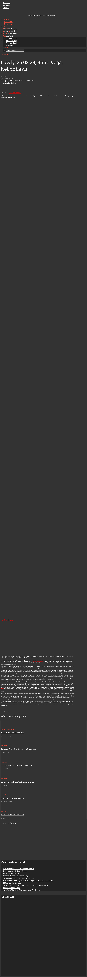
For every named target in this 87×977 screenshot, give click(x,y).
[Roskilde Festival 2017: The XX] (5, 809)
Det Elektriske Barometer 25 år (12, 732)
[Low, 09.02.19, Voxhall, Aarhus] (5, 792)
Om (4, 36)
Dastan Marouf (15, 92)
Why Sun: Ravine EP (11, 873)
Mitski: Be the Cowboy (12, 883)
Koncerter (7, 31)
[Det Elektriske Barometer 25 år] (5, 726)
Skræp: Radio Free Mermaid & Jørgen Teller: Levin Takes (25, 885)
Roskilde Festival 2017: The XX (12, 815)
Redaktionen (11, 38)
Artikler (3, 729)
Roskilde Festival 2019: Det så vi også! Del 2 (17, 765)
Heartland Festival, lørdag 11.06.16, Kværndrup (18, 749)
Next (11, 620)
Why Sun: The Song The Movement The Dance (21, 890)
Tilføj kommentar (7, 78)
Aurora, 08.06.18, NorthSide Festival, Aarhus (17, 782)
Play (2, 620)
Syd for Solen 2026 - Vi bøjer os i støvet (18, 869)
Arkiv (5, 48)
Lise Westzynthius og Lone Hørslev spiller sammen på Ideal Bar (28, 880)
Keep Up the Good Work (37, 661)
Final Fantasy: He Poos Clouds (15, 871)
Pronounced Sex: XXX (11, 887)
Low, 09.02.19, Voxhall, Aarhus (12, 798)
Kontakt (9, 45)
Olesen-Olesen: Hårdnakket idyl (15, 876)
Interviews (7, 33)
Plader (6, 29)
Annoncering (11, 40)
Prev (6, 620)
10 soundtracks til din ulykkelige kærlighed (20, 878)
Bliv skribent (11, 43)
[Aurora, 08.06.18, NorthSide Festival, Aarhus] (5, 776)
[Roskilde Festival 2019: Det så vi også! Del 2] (5, 759)
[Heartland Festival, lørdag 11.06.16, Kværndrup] (5, 743)
